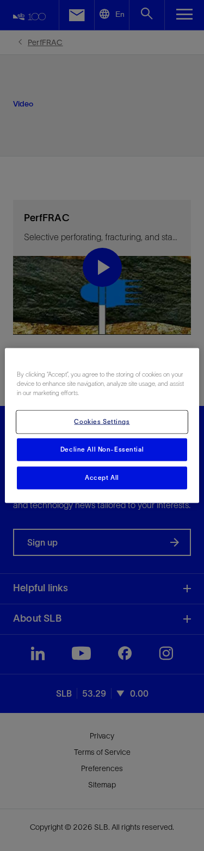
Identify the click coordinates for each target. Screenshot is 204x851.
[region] (102, 425)
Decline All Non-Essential (102, 449)
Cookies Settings (101, 421)
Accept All (102, 477)
